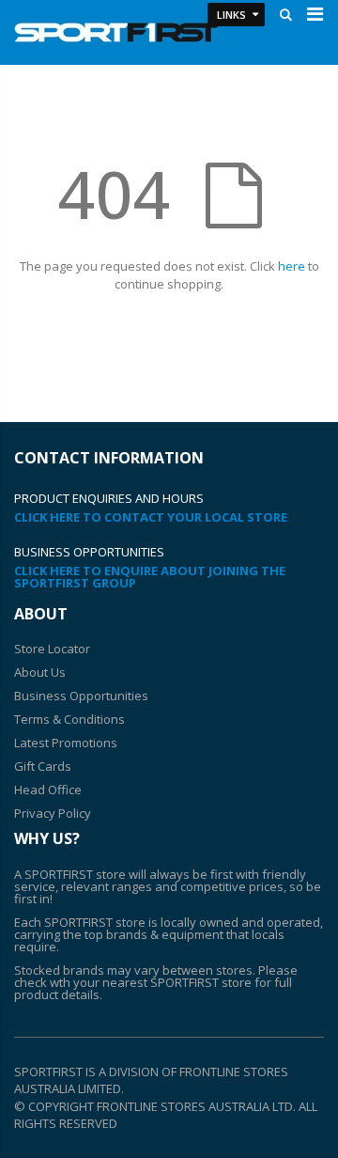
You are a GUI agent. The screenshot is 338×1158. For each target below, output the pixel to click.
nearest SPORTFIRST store (177, 982)
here (291, 266)
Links (231, 15)
